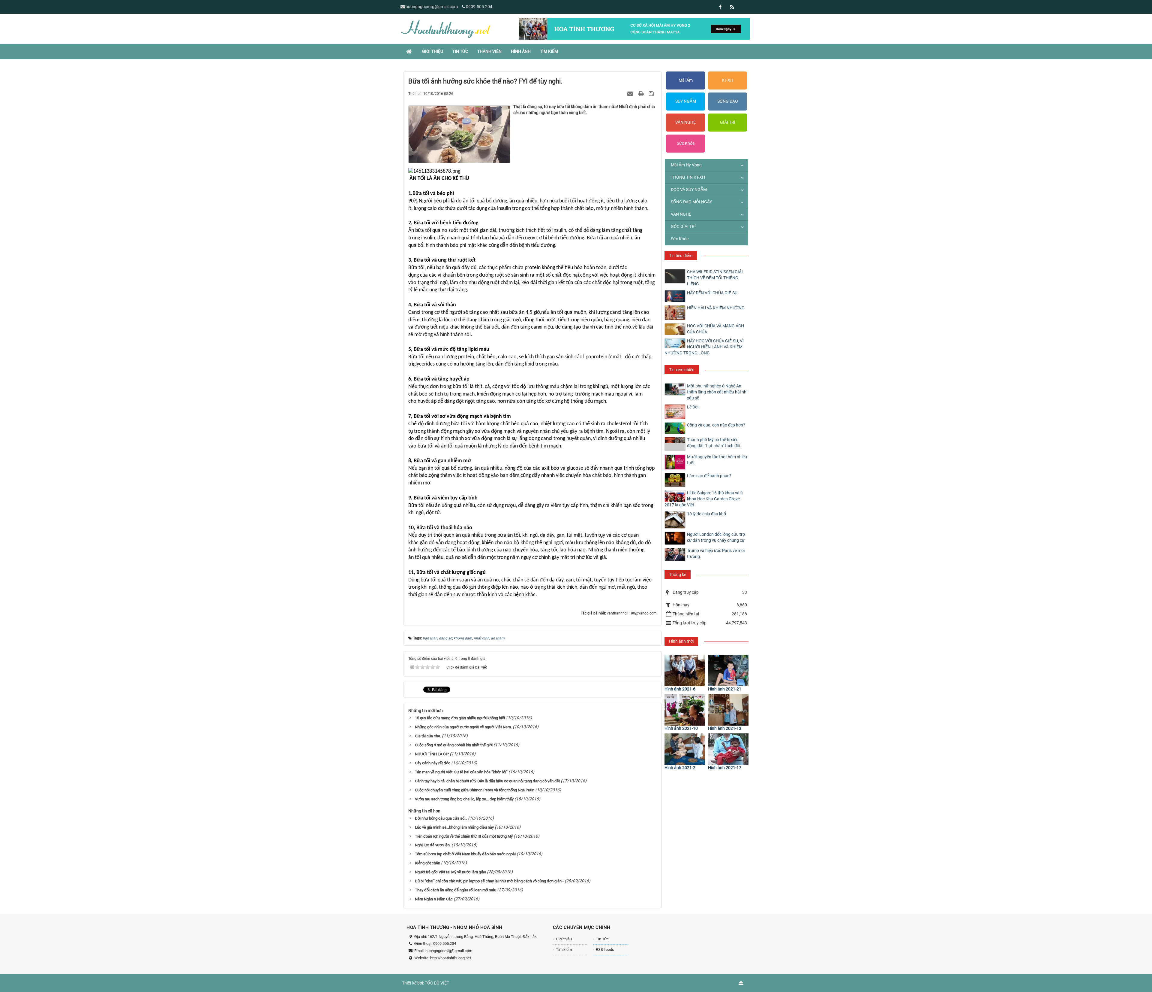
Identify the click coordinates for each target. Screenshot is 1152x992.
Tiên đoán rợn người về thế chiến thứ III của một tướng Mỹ (464, 836)
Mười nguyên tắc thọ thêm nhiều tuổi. (717, 459)
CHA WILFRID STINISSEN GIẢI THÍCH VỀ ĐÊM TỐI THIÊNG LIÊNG (715, 277)
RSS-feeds (605, 949)
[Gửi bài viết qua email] (630, 93)
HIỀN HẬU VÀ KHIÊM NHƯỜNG (716, 307)
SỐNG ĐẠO (727, 101)
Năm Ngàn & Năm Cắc (434, 899)
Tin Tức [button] (460, 51)
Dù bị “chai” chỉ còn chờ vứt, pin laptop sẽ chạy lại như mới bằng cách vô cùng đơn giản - (489, 881)
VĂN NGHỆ (685, 122)
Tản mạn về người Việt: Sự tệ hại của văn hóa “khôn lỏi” (461, 772)
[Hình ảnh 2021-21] (728, 670)
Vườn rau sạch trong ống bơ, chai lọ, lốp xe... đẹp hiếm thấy (464, 799)
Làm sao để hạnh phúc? (709, 475)
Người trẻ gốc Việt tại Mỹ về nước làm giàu (450, 872)
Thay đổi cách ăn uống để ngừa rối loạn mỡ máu (455, 890)
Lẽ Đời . (693, 407)
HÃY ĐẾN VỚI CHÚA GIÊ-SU (712, 292)
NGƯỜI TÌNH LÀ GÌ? (432, 754)
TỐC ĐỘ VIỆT (437, 983)
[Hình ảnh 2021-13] (728, 710)
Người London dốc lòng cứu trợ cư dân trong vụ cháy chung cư (716, 537)
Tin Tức (602, 939)
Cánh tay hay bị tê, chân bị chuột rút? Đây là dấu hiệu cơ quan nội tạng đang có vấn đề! (487, 781)
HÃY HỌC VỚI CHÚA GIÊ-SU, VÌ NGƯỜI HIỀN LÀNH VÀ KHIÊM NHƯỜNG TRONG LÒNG (704, 346)
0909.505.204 (479, 6)
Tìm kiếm (564, 949)
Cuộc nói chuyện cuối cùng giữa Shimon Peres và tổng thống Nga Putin (474, 790)
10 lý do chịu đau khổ (706, 513)
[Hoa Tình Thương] (445, 28)
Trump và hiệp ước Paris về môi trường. (716, 553)
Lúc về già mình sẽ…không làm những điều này (454, 827)
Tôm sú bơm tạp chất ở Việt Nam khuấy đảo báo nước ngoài (465, 854)
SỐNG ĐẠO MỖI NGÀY (691, 201)
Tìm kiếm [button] (549, 51)
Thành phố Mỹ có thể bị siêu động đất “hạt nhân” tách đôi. (714, 442)
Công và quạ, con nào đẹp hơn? (716, 425)
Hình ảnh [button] (521, 51)
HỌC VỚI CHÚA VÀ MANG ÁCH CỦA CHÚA (715, 328)
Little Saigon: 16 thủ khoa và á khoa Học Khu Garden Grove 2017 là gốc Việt (703, 498)
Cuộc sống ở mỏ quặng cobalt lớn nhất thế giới (454, 745)
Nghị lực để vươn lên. (433, 845)
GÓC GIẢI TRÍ (683, 226)
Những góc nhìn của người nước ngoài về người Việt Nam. (463, 727)
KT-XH (727, 80)
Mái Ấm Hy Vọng (686, 164)
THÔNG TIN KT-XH (688, 177)
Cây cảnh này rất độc (432, 763)
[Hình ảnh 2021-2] (684, 749)
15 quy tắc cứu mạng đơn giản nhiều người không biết (460, 718)
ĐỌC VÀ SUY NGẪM (689, 189)
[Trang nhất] (409, 51)
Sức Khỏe (685, 143)
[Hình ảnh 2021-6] (684, 670)
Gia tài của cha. (428, 736)
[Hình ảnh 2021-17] (728, 749)
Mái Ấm (686, 80)
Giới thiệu (564, 939)
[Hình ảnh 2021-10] (684, 710)
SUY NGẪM (685, 101)
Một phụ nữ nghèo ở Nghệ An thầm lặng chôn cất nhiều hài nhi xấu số (717, 392)
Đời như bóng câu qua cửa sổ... (441, 818)
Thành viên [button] (489, 51)
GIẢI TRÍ (727, 122)
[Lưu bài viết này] (652, 93)
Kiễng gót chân (427, 863)
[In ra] (641, 93)
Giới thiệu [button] (432, 51)
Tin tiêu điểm (680, 255)
